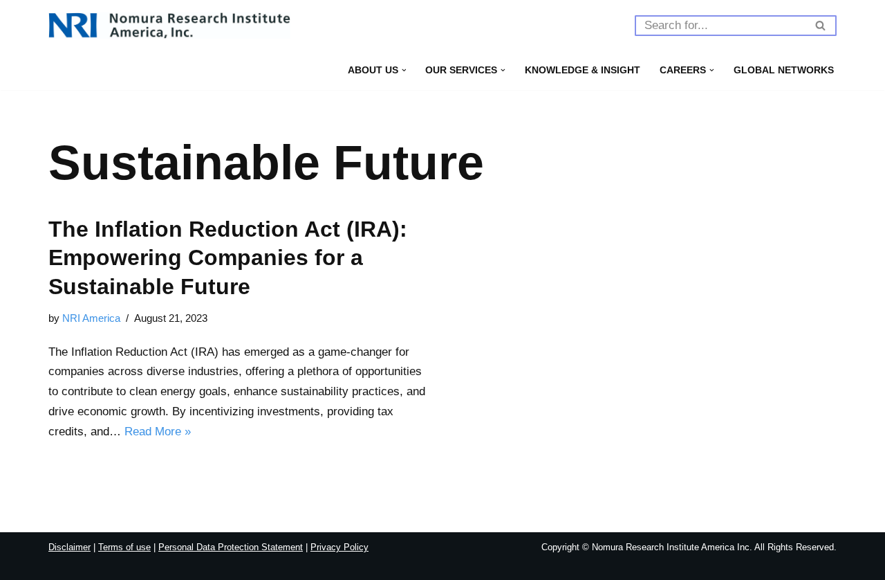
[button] (404, 70)
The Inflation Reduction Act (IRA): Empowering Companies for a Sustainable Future (227, 258)
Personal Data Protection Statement (230, 547)
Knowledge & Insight (582, 70)
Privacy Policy (339, 547)
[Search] (821, 25)
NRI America (91, 318)
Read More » (157, 431)
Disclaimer (69, 547)
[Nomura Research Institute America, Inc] (169, 25)
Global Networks (784, 70)
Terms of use (124, 547)
